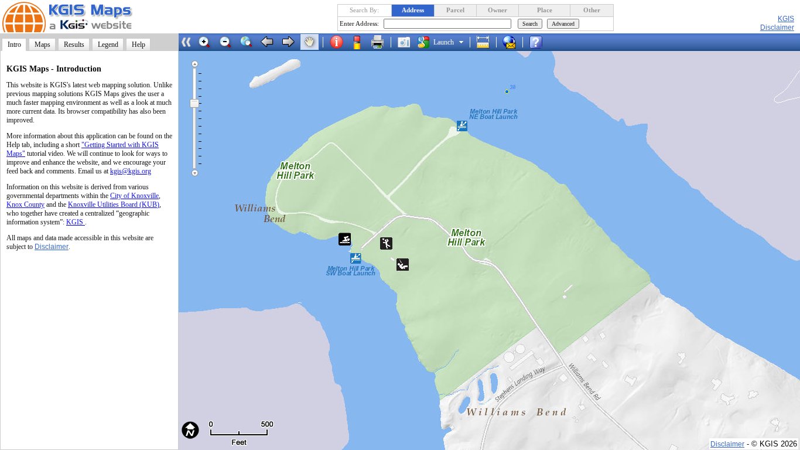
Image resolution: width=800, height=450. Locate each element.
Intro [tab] (14, 44)
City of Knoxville (134, 196)
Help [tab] (138, 44)
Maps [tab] (42, 44)
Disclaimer (52, 247)
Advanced (563, 24)
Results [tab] (74, 44)
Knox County (25, 204)
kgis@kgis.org (130, 171)
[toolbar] (369, 41)
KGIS (786, 19)
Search (530, 24)
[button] (204, 42)
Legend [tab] (108, 44)
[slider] (194, 103)
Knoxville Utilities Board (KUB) (113, 204)
